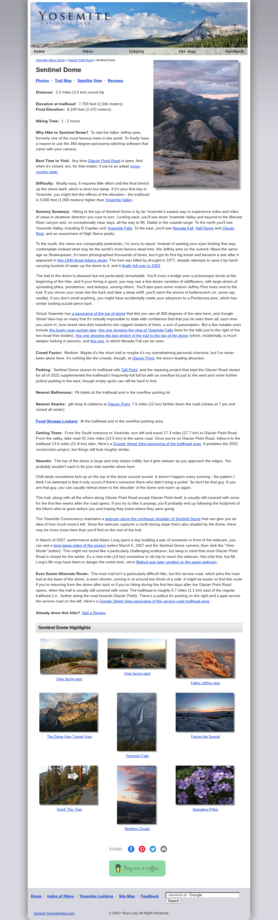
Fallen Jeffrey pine (205, 683)
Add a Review (93, 613)
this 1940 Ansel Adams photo (82, 260)
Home (36, 896)
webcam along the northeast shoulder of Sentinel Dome (153, 519)
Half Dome (204, 228)
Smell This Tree (69, 809)
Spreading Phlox (205, 809)
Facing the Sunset (205, 737)
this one (97, 341)
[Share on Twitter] (153, 849)
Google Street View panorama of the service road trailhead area (154, 601)
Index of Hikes (60, 896)
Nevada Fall (183, 228)
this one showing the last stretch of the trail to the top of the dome (132, 335)
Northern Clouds (137, 829)
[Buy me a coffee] (137, 868)
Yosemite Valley (118, 200)
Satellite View (89, 80)
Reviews (115, 80)
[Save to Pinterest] (142, 849)
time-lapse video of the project (80, 545)
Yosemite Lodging (96, 896)
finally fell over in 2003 (141, 265)
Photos (42, 80)
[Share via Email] (163, 849)
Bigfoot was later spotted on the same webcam (176, 562)
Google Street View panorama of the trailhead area (157, 444)
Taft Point (129, 370)
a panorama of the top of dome (98, 313)
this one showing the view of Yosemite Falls (136, 330)
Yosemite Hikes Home (50, 60)
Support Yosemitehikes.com (54, 913)
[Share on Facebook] (131, 849)
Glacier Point (143, 358)
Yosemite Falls (119, 228)
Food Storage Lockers (56, 421)
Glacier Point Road (80, 60)
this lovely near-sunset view (72, 330)
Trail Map (63, 80)
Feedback (150, 896)
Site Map (127, 896)
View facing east (69, 679)
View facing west (137, 674)
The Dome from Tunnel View (69, 737)
